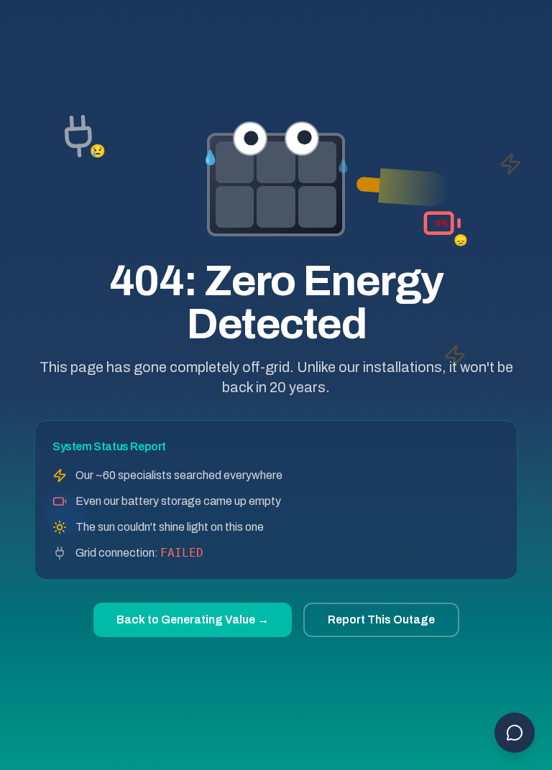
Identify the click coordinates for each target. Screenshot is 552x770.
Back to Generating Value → (192, 619)
